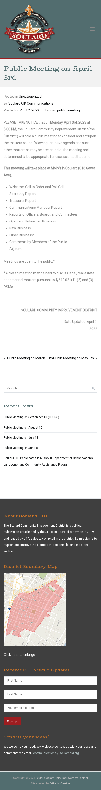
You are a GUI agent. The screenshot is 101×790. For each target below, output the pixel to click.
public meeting (68, 110)
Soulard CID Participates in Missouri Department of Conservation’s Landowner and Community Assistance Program (48, 461)
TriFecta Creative (60, 783)
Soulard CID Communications (30, 103)
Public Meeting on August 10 (23, 427)
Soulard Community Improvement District (62, 778)
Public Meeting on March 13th (30, 358)
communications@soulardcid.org (56, 753)
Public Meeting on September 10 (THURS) (31, 417)
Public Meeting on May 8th (73, 358)
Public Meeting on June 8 (21, 448)
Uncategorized (30, 96)
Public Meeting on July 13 (21, 437)
